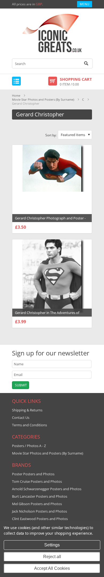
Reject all (52, 556)
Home (16, 95)
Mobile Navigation (16, 81)
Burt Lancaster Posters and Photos (39, 496)
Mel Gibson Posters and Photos (37, 503)
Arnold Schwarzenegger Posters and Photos (46, 488)
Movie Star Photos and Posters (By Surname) (43, 99)
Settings (52, 545)
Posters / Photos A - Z (29, 445)
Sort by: (51, 135)
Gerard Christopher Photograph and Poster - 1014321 (50, 221)
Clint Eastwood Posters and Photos (40, 518)
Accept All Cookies (52, 568)
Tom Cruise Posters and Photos (37, 481)
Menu (84, 4)
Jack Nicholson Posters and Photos (39, 511)
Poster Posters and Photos (33, 474)
